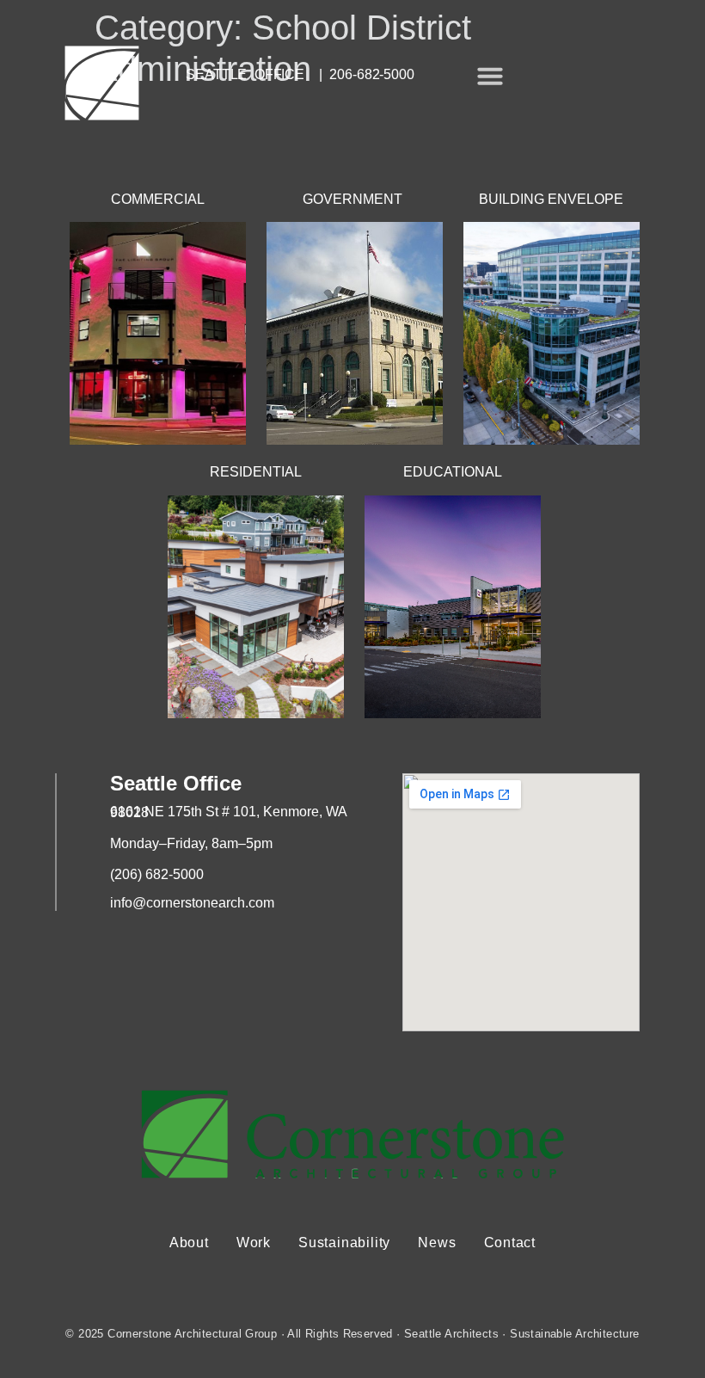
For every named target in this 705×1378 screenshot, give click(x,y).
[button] (490, 75)
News (437, 1242)
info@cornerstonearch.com (192, 902)
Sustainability (344, 1242)
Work (253, 1242)
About (189, 1242)
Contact (510, 1242)
